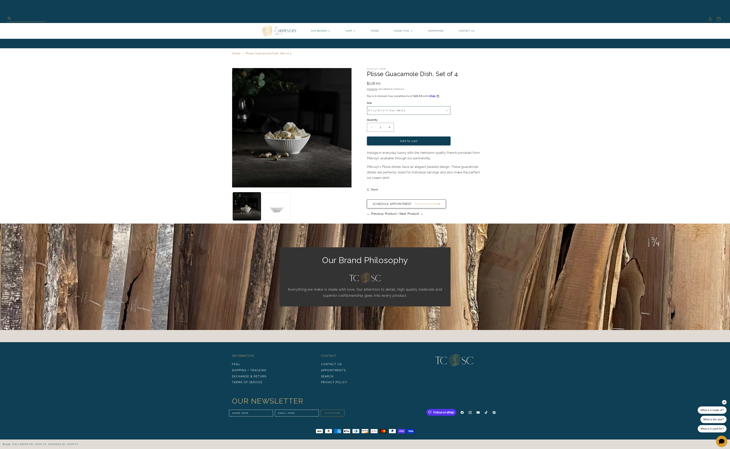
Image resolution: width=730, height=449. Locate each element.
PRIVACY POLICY (334, 382)
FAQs (236, 364)
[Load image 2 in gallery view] (277, 206)
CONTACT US (331, 364)
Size (369, 103)
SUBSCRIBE (332, 413)
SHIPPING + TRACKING (249, 370)
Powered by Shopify (63, 444)
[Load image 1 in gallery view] (247, 206)
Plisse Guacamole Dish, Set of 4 (269, 53)
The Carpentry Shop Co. (30, 444)
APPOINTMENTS (333, 370)
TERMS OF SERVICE (247, 382)
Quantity (372, 119)
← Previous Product (382, 214)
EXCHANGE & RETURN (249, 376)
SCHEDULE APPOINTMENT (392, 204)
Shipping (372, 89)
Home (236, 53)
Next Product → (410, 214)
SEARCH (327, 376)
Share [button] (374, 189)
